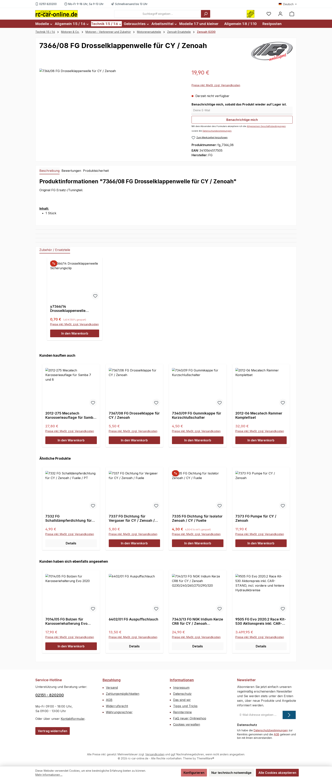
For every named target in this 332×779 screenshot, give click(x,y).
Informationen (182, 680)
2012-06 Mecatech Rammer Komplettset (258, 415)
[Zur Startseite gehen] (56, 13)
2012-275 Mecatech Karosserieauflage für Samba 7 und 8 (70, 415)
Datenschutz (182, 694)
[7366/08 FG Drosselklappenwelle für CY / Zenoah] (111, 110)
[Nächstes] (288, 402)
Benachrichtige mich (242, 120)
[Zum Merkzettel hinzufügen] (95, 296)
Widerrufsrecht (117, 706)
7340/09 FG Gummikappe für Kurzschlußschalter (196, 415)
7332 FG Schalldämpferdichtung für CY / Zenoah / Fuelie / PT (68, 518)
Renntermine (182, 712)
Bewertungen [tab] (71, 171)
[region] (112, 110)
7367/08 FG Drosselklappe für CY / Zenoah (134, 415)
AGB (109, 700)
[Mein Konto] (280, 14)
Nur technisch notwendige (231, 773)
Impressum (181, 687)
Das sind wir (182, 700)
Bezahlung (112, 680)
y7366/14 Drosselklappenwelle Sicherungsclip (67, 308)
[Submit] (289, 715)
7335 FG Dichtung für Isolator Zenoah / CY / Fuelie (197, 518)
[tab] (49, 170)
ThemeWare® (205, 758)
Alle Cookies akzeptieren (277, 773)
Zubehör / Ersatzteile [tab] (54, 250)
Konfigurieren (193, 773)
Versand (112, 687)
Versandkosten (154, 754)
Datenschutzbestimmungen (217, 131)
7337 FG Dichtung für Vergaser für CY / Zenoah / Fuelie (132, 518)
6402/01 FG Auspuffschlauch (133, 619)
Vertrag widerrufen (52, 731)
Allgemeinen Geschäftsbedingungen (266, 126)
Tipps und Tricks (185, 706)
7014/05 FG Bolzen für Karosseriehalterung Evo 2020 (66, 621)
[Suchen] (205, 14)
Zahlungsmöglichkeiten (122, 694)
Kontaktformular (73, 719)
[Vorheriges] (43, 402)
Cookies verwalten (186, 724)
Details (71, 543)
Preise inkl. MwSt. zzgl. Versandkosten (216, 85)
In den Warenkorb (74, 333)
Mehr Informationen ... (48, 774)
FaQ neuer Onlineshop (189, 718)
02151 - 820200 (49, 695)
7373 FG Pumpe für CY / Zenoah (255, 518)
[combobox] (157, 14)
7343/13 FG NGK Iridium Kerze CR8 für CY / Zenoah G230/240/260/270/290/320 (197, 621)
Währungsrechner (119, 712)
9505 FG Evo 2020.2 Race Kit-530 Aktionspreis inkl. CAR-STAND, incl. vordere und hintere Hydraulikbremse (260, 621)
